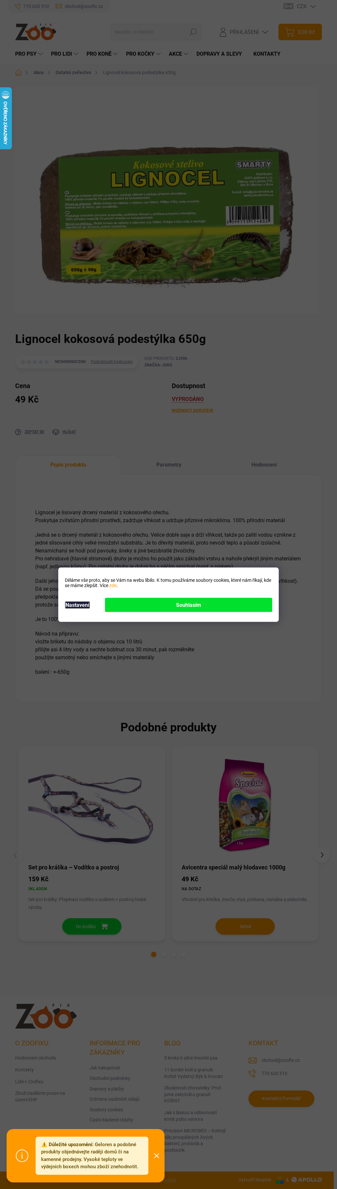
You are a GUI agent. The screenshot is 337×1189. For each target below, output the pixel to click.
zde (113, 585)
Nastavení (77, 605)
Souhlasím (188, 605)
